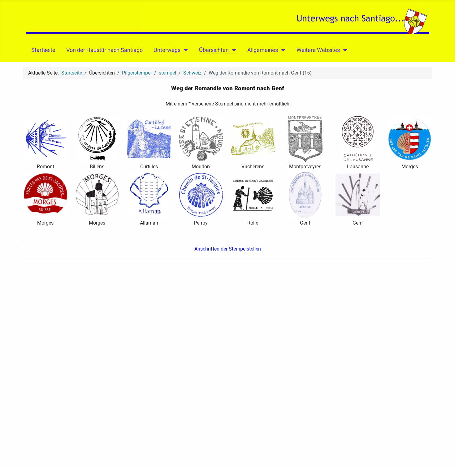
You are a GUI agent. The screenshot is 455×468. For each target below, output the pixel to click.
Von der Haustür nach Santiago (104, 50)
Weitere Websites (318, 50)
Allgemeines (262, 50)
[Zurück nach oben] (444, 456)
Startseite (43, 50)
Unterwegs (167, 50)
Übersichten (214, 50)
